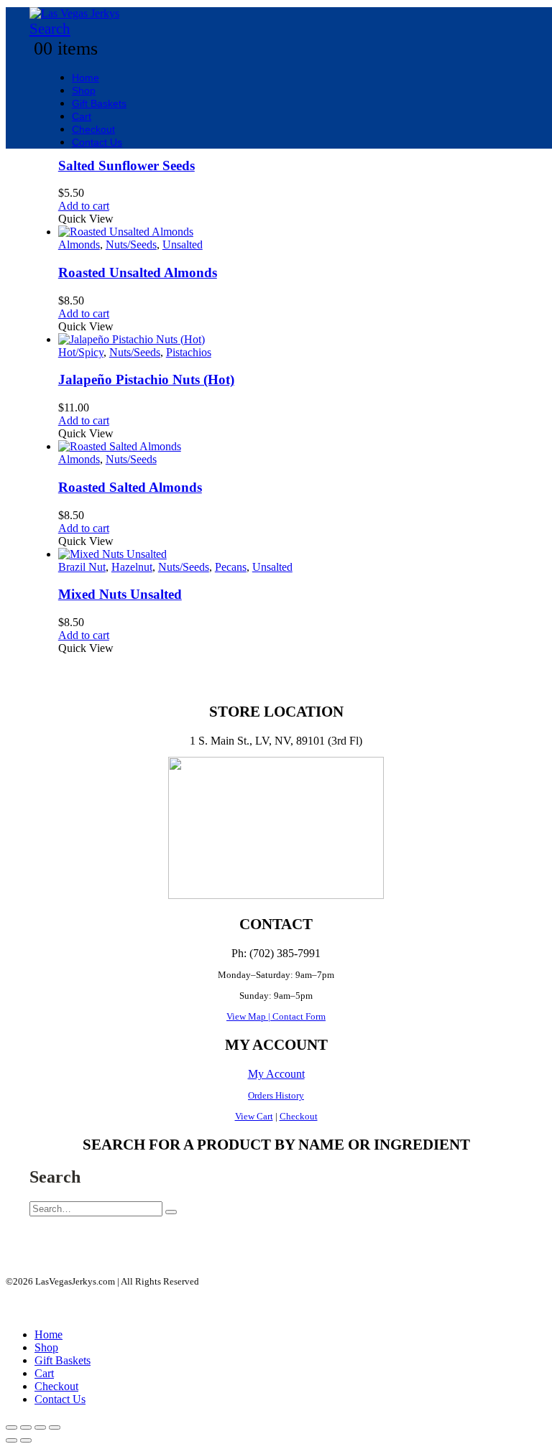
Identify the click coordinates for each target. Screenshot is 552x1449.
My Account (276, 1074)
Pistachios (188, 352)
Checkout (93, 129)
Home (85, 77)
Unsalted (182, 244)
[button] (49, 28)
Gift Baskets (99, 103)
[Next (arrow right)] (26, 1440)
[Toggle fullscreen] (26, 1427)
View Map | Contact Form (276, 1016)
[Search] (171, 1212)
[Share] (40, 1427)
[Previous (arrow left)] (11, 1440)
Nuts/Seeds (131, 244)
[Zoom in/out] (11, 1427)
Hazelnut (131, 567)
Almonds (79, 244)
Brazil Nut (82, 567)
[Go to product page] (290, 231)
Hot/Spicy (81, 352)
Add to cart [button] (83, 206)
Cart (81, 116)
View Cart (254, 1116)
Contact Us (97, 142)
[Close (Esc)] (54, 1427)
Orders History (276, 1095)
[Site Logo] (74, 13)
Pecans (231, 567)
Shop (84, 90)
